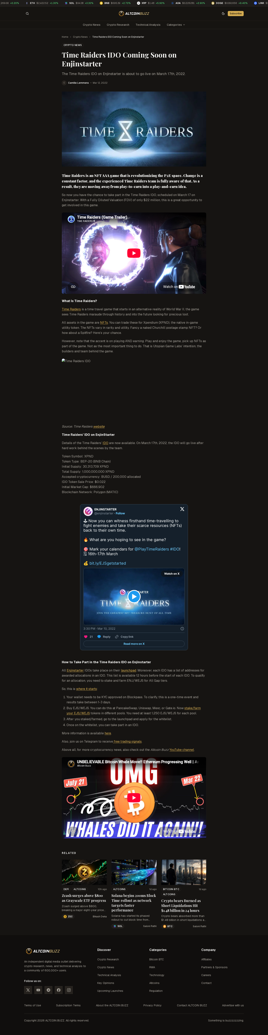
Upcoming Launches (110, 991)
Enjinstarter (75, 670)
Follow (120, 513)
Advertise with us (233, 1005)
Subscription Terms (68, 1005)
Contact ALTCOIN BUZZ (192, 1005)
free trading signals (127, 741)
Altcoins (80, 889)
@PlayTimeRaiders (152, 549)
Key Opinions (105, 983)
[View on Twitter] (182, 511)
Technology (156, 975)
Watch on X (172, 573)
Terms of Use (32, 1005)
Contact (206, 983)
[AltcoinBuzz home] (134, 13)
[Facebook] (59, 990)
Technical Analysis (148, 25)
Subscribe (236, 13)
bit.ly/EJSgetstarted (107, 563)
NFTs (104, 323)
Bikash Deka (100, 916)
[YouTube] (38, 990)
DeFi (66, 889)
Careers (206, 975)
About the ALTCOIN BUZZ (112, 1005)
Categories (174, 25)
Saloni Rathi (150, 926)
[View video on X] (134, 596)
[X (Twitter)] (28, 990)
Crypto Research (118, 25)
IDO (105, 443)
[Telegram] (48, 990)
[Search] (27, 13)
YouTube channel (182, 750)
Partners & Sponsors (214, 967)
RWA (152, 967)
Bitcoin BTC (171, 889)
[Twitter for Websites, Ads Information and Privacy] (182, 629)
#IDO (174, 549)
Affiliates (206, 959)
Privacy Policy (152, 1005)
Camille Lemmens (78, 82)
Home (65, 36)
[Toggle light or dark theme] (223, 13)
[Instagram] (69, 990)
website (99, 426)
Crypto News (91, 25)
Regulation (156, 991)
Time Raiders (71, 309)
